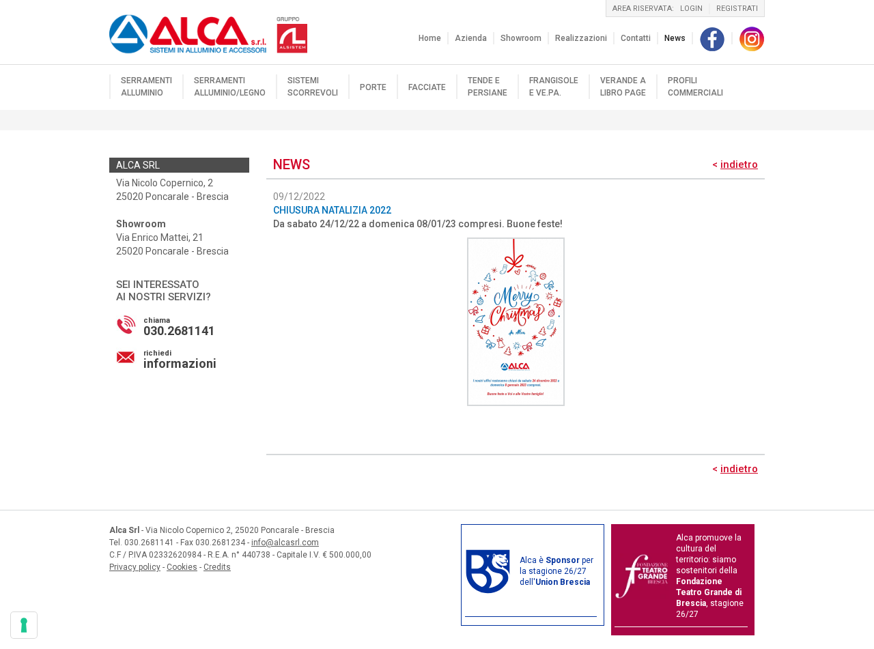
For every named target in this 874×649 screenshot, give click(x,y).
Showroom (521, 38)
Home (430, 38)
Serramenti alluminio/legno (230, 87)
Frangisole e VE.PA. (553, 87)
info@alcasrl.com (285, 542)
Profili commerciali (695, 87)
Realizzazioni (581, 38)
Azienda (471, 38)
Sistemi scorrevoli (312, 87)
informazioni (179, 360)
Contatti (636, 38)
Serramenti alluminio (146, 87)
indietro (739, 164)
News (675, 38)
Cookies (182, 567)
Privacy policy (134, 567)
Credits (217, 567)
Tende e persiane (487, 87)
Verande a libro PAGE (623, 87)
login (691, 8)
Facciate (427, 87)
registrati (737, 8)
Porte (373, 87)
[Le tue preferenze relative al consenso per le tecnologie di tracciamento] (24, 625)
